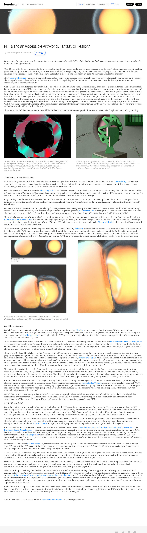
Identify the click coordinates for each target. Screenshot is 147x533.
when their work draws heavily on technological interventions (106, 427)
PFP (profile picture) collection (18, 219)
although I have (32, 335)
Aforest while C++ (106, 222)
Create (129, 4)
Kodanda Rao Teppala (92, 382)
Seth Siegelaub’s (31, 434)
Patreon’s (79, 228)
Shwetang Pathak (48, 190)
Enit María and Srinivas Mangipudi (126, 341)
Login (139, 4)
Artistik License (39, 423)
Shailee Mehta (33, 443)
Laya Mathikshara (18, 77)
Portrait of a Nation (87, 357)
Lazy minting (120, 181)
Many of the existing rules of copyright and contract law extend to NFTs (40, 475)
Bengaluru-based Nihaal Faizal (18, 429)
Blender (79, 330)
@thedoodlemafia (86, 210)
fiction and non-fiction (52, 499)
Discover (14, 12)
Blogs (20, 12)
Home (9, 12)
